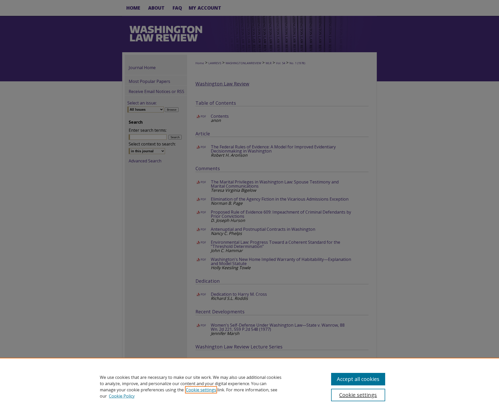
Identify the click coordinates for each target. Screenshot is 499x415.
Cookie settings (201, 390)
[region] (249, 386)
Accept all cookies (358, 379)
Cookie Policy (122, 396)
